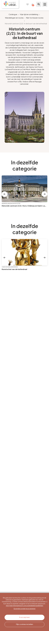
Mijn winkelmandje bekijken (32, 4)
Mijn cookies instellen (24, 624)
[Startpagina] (10, 4)
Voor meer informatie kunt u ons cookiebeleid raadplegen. (24, 605)
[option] (24, 117)
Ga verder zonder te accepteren (24, 609)
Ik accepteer (24, 617)
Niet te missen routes (34, 18)
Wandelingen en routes (14, 18)
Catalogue (13, 14)
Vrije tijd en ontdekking (29, 14)
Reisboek (27, 4)
